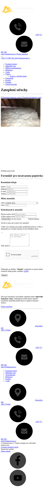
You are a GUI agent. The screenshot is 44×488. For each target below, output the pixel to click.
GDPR (25, 271)
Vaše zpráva (5, 246)
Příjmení (4, 189)
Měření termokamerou (13, 68)
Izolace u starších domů (18, 76)
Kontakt (8, 82)
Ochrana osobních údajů (9, 447)
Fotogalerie (9, 78)
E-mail (3, 191)
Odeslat (4, 275)
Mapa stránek (5, 451)
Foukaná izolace (11, 64)
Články (8, 74)
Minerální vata (10, 66)
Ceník (7, 72)
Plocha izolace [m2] (8, 214)
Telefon (3, 194)
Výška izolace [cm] (8, 217)
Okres (3, 203)
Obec (3, 205)
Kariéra (8, 80)
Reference (9, 70)
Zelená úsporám (11, 84)
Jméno (3, 187)
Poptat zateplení (6, 307)
